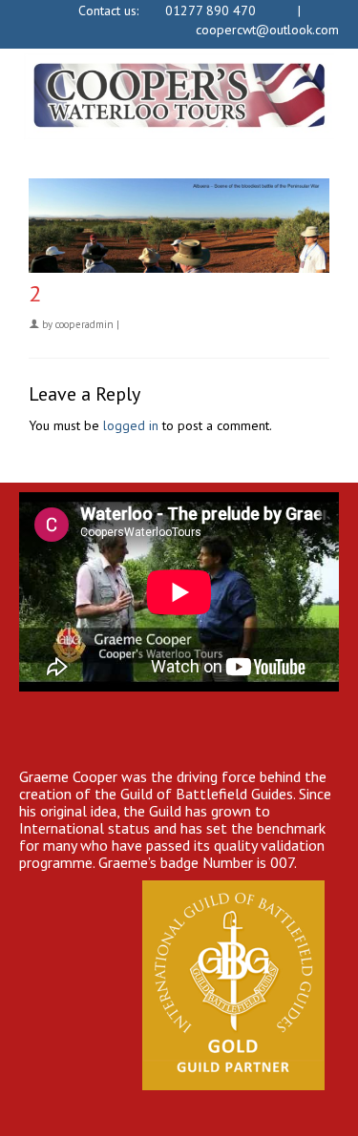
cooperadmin (84, 324)
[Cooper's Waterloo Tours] (179, 96)
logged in (130, 425)
